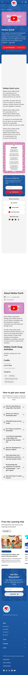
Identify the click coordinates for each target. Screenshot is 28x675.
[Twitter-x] (9, 671)
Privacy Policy (6, 659)
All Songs (9, 9)
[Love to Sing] (14, 3)
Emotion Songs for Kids (11, 379)
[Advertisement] (14, 70)
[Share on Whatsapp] (12, 219)
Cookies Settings (7, 666)
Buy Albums (6, 626)
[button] (2, 2)
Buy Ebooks (6, 632)
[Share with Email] (9, 219)
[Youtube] (15, 671)
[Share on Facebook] (15, 219)
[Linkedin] (12, 671)
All (5, 376)
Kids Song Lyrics (9, 382)
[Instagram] (6, 671)
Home (2, 9)
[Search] (22, 2)
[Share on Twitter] (18, 219)
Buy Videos (5, 629)
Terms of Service (7, 662)
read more (12, 42)
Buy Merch (5, 635)
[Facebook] (4, 671)
